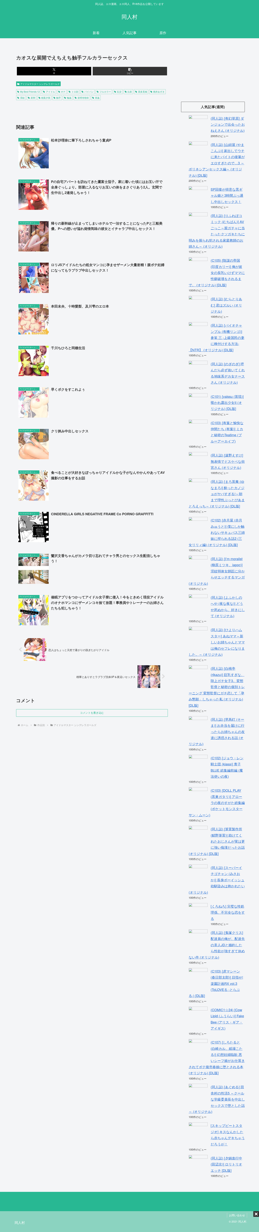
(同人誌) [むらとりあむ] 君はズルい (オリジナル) (226, 305)
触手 (58, 97)
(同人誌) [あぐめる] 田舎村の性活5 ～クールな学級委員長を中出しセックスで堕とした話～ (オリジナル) (217, 1099)
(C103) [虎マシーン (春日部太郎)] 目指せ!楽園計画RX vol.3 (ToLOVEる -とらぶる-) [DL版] (216, 983)
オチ (63, 91)
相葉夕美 (45, 97)
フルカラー (105, 91)
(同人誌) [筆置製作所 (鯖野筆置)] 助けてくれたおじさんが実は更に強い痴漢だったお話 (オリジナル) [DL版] (217, 841)
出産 (129, 91)
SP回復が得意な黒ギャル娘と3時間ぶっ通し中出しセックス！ (227, 195)
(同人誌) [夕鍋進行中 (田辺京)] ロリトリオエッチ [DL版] (226, 1164)
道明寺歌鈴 (83, 97)
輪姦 (69, 97)
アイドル (50, 91)
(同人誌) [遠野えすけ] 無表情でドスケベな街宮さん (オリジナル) (228, 461)
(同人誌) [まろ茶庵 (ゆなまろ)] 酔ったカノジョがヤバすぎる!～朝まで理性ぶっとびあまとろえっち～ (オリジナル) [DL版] (217, 493)
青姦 (97, 97)
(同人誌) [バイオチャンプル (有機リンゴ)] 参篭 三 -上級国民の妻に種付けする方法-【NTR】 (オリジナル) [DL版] (216, 337)
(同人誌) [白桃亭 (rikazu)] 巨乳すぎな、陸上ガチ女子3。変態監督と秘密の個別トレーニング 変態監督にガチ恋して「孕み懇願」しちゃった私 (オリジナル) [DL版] (217, 686)
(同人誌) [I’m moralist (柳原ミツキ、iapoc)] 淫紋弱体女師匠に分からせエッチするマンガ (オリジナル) (217, 571)
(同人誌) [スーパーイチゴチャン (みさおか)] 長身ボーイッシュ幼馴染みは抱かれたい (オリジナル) (217, 880)
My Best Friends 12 (30, 91)
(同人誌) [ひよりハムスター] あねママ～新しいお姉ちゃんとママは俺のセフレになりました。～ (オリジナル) (217, 642)
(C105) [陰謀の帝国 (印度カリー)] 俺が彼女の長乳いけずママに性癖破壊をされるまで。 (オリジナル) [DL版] (217, 272)
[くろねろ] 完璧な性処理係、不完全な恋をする (228, 912)
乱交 (119, 91)
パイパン (88, 91)
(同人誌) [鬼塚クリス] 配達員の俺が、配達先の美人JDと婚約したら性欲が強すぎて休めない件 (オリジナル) (217, 945)
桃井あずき (159, 91)
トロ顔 (74, 91)
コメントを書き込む (92, 712)
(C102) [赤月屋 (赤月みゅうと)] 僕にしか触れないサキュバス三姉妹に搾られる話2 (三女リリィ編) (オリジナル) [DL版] (217, 532)
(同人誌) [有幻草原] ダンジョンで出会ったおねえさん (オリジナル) (228, 124)
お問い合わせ (237, 1215)
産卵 (33, 97)
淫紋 (22, 97)
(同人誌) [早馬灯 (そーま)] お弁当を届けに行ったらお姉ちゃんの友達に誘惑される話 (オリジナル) (217, 731)
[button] (130, 71)
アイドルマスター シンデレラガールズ (40, 83)
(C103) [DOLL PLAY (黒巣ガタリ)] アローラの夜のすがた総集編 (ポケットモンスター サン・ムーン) (217, 802)
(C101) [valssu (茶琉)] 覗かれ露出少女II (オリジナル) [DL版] (227, 402)
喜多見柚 (142, 91)
